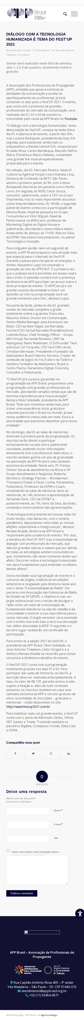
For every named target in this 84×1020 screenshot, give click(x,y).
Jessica (26, 54)
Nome (58, 810)
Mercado (60, 50)
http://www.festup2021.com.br (28, 706)
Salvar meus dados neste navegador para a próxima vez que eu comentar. (35, 853)
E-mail (58, 824)
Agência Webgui (49, 1015)
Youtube (70, 119)
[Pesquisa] (63, 14)
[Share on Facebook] (15, 753)
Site (56, 837)
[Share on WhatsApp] (51, 753)
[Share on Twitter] (33, 753)
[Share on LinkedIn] (69, 753)
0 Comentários (41, 50)
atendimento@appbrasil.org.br (44, 991)
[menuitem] (63, 14)
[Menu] (72, 14)
